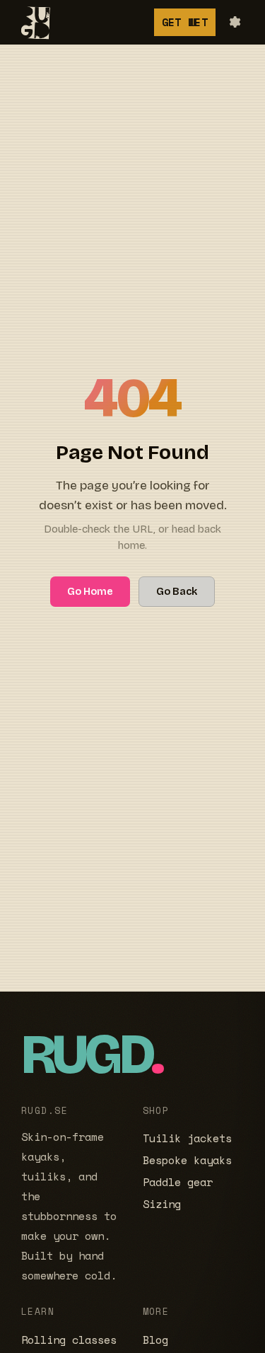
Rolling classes (69, 1340)
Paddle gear (178, 1182)
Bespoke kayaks (187, 1160)
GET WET (185, 22)
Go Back (176, 592)
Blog (155, 1340)
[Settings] (234, 22)
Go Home (90, 592)
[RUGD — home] (32, 22)
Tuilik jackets (187, 1138)
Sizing (162, 1204)
